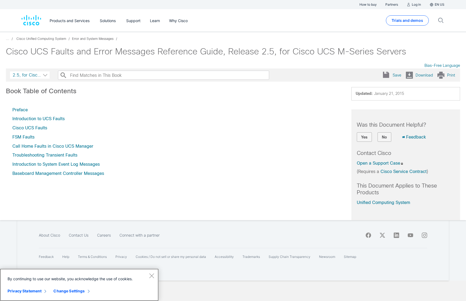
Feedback (416, 137)
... (7, 39)
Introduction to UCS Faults (38, 118)
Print (451, 75)
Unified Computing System (383, 202)
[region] (79, 285)
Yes (364, 137)
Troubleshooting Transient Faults (44, 155)
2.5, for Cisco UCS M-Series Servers (30, 75)
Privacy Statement (25, 291)
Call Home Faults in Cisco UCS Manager (52, 146)
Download (424, 75)
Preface (20, 110)
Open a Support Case (378, 163)
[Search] (63, 75)
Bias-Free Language (442, 65)
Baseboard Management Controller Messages (58, 173)
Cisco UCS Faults (29, 128)
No (384, 137)
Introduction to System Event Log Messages (56, 164)
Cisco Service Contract (404, 171)
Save (397, 75)
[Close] (151, 275)
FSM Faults (23, 137)
